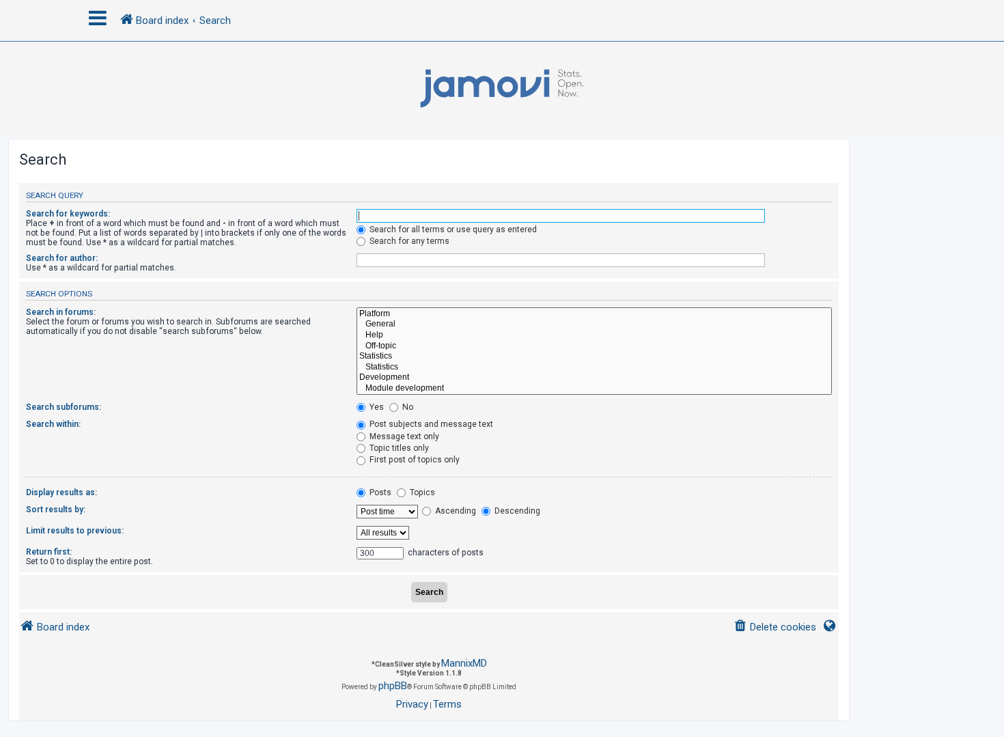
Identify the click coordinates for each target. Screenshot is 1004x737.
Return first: (49, 552)
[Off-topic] (594, 346)
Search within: (53, 424)
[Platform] (594, 314)
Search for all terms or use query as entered (452, 229)
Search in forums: (61, 312)
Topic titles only (398, 448)
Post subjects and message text (430, 424)
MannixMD (464, 663)
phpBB (392, 686)
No (406, 407)
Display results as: (61, 492)
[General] (594, 324)
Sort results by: (55, 509)
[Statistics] (594, 356)
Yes (375, 407)
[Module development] (594, 388)
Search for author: (62, 258)
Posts (379, 492)
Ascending (454, 511)
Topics (421, 492)
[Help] (594, 335)
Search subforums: (63, 407)
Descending (516, 511)
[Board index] (502, 89)
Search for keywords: (68, 214)
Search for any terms (408, 241)
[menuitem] (775, 627)
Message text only (403, 436)
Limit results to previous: (75, 531)
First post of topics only (413, 459)
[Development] (594, 377)
